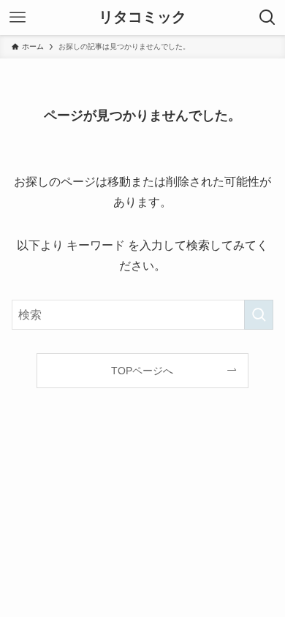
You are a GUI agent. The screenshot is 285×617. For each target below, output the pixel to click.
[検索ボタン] (267, 17)
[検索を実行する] (258, 315)
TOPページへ (142, 370)
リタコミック (142, 17)
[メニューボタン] (17, 17)
